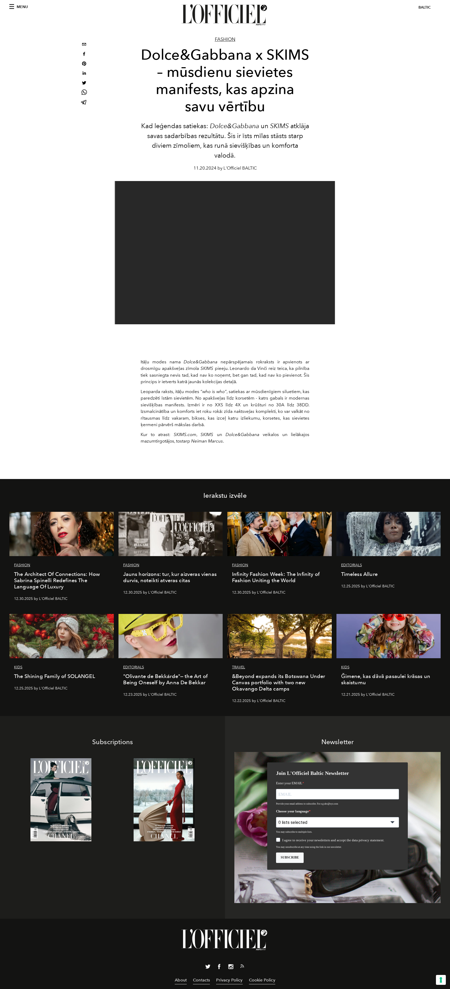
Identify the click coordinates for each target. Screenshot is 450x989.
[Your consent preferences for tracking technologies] (441, 980)
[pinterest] (84, 64)
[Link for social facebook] (219, 967)
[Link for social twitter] (207, 967)
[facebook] (84, 54)
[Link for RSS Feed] (242, 967)
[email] (84, 45)
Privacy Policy (229, 980)
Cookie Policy (262, 980)
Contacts (201, 980)
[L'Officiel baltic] (225, 15)
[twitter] (84, 83)
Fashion (225, 39)
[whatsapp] (84, 93)
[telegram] (84, 103)
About (181, 980)
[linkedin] (84, 74)
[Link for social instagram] (230, 967)
